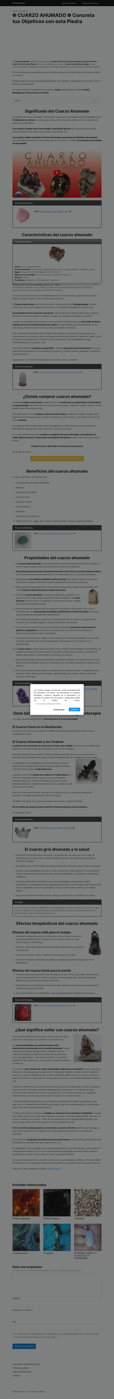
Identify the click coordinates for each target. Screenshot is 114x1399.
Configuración (58, 709)
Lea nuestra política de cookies (49, 704)
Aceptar (74, 709)
